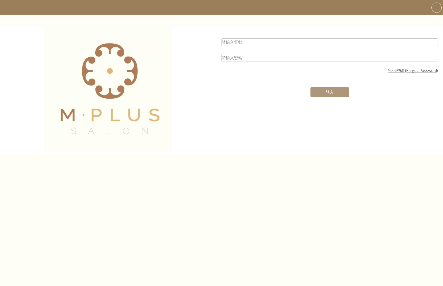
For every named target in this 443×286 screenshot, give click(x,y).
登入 (330, 92)
